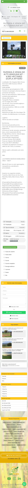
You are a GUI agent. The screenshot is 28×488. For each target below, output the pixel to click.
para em (14, 433)
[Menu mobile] (2, 1)
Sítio (3, 380)
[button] (4, 48)
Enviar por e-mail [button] (14, 306)
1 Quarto (4, 386)
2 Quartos (4, 389)
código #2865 (8, 435)
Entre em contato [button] (14, 455)
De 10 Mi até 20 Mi (6, 405)
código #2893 (20, 440)
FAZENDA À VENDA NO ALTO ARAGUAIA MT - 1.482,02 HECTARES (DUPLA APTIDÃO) (13, 350)
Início (4, 16)
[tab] (6, 38)
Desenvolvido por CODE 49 (14, 487)
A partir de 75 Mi (6, 410)
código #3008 (7, 429)
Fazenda (24, 16)
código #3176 (8, 431)
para (8, 438)
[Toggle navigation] (24, 1)
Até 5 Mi (4, 400)
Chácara (4, 378)
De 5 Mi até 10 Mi (6, 403)
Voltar (24, 18)
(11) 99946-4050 (15, 7)
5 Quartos (4, 396)
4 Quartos (4, 393)
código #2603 (21, 444)
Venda (8, 16)
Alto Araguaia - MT (15, 16)
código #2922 (7, 422)
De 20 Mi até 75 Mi (6, 407)
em (19, 422)
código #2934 (18, 438)
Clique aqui (4, 365)
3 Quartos (4, 391)
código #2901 (11, 424)
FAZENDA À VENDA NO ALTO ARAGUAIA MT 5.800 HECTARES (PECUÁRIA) (12, 328)
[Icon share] (11, 10)
